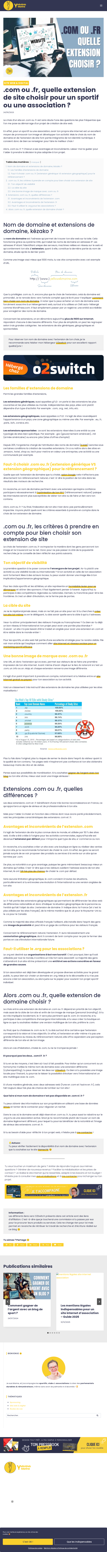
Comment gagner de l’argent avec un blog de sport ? (25, 1309)
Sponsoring (15, 1402)
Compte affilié (88, 1491)
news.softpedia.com (57, 749)
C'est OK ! (28, 1541)
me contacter (84, 1132)
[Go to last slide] (8, 1301)
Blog (84, 1473)
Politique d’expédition (66, 1495)
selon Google (68, 474)
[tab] (48, 1333)
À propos (44, 1497)
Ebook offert (87, 1478)
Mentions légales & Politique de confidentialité (60, 1548)
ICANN (84, 445)
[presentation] (27, 1286)
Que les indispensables (79, 1541)
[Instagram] (12, 1501)
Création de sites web (46, 1492)
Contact (9, 1518)
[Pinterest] (18, 1501)
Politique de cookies (35, 1548)
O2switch (61, 342)
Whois (6, 1106)
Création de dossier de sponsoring (46, 1485)
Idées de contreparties (67, 1480)
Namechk (43, 1149)
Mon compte (66, 1485)
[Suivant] (99, 1301)
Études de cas (16, 1409)
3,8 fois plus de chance (32, 871)
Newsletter (87, 1482)
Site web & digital (16, 83)
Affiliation (86, 1486)
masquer (35, 162)
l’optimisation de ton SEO (50, 492)
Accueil (44, 1473)
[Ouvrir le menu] (101, 5)
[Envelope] (24, 1501)
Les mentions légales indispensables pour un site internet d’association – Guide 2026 (80, 1311)
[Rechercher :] (53, 1415)
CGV (7, 1522)
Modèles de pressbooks (66, 1474)
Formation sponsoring (46, 1479)
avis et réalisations (46, 1176)
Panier (64, 1490)
